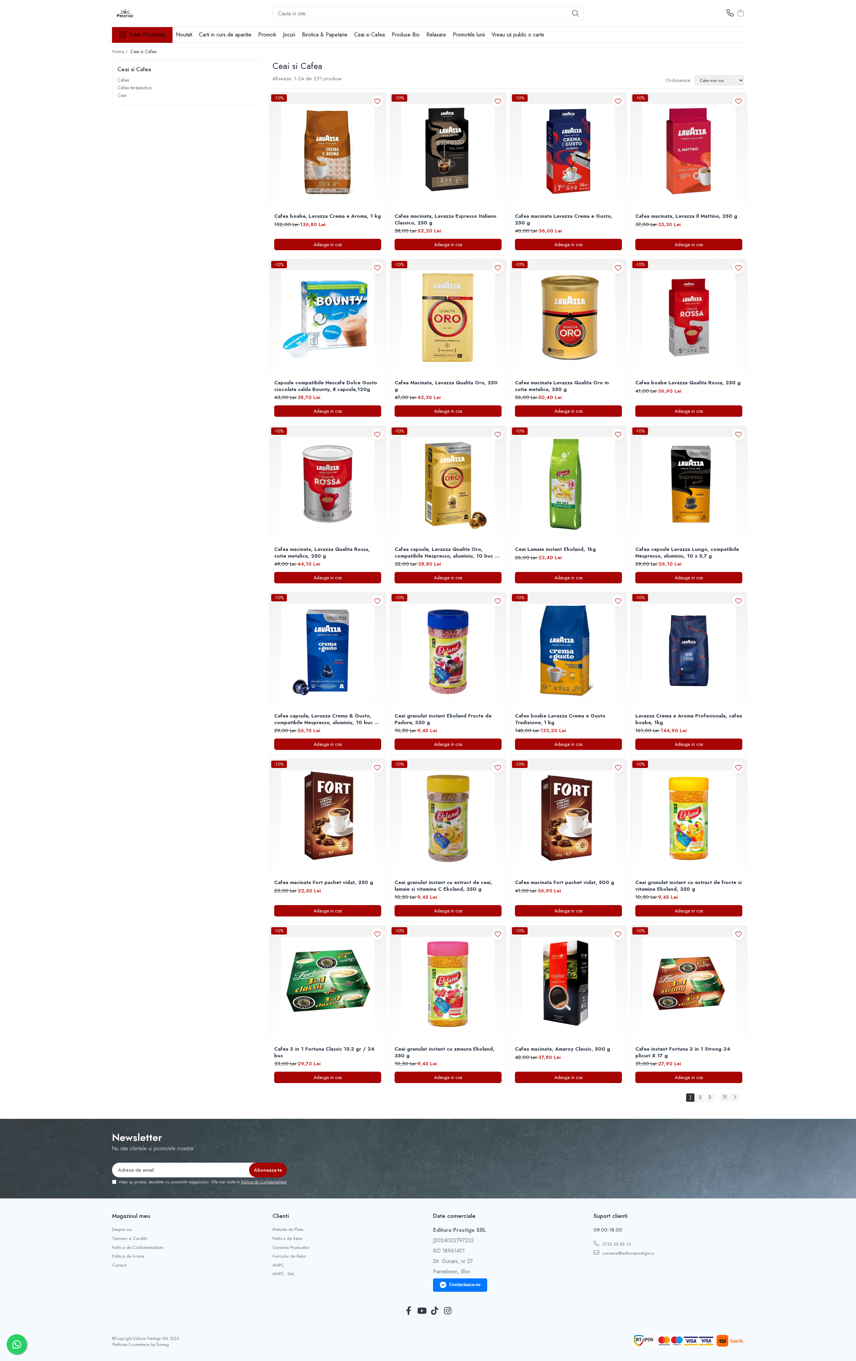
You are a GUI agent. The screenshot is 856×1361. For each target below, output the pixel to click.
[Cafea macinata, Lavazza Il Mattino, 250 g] (689, 151)
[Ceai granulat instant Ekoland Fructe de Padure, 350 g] (448, 650)
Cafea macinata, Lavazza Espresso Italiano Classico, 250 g (446, 219)
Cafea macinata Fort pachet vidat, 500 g (564, 882)
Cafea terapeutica (134, 87)
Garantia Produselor (291, 1248)
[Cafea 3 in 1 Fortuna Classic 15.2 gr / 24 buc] (328, 984)
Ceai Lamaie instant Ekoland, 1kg (555, 549)
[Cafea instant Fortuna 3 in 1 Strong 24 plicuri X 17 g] (689, 984)
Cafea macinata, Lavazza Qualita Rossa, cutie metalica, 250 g (322, 552)
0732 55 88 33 (616, 1244)
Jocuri (289, 34)
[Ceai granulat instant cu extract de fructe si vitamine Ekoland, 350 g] (689, 817)
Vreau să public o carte (518, 34)
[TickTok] (434, 1311)
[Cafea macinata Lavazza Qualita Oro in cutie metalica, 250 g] (568, 317)
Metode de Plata (288, 1230)
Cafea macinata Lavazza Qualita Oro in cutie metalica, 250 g (562, 386)
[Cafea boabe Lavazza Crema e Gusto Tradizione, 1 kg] (568, 650)
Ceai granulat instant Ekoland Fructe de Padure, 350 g (443, 719)
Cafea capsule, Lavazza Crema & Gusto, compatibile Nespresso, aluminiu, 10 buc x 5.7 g (325, 719)
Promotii (267, 34)
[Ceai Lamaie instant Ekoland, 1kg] (568, 484)
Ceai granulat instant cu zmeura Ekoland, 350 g (445, 1052)
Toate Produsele (147, 34)
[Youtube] (421, 1311)
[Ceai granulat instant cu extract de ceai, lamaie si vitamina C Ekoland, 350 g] (448, 817)
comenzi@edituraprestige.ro (627, 1253)
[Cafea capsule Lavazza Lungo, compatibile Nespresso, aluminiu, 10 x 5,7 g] (689, 484)
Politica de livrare (128, 1256)
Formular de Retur (289, 1256)
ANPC (278, 1265)
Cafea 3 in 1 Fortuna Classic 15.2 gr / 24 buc (324, 1052)
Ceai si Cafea (369, 34)
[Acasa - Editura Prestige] (145, 13)
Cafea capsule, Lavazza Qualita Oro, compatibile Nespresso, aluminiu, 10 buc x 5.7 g (446, 552)
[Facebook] (408, 1311)
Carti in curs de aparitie (225, 34)
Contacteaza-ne (464, 1284)
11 (725, 1097)
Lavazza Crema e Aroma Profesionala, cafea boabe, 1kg (688, 719)
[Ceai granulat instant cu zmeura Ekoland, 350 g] (448, 984)
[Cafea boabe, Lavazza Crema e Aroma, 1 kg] (328, 151)
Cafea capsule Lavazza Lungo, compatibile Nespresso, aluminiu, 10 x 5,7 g (687, 552)
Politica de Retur (288, 1239)
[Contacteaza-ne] (730, 13)
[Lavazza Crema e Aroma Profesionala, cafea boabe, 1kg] (689, 650)
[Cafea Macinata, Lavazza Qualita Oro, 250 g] (448, 317)
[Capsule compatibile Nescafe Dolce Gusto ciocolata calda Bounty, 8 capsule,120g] (328, 317)
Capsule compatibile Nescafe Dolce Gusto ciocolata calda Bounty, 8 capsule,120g (325, 386)
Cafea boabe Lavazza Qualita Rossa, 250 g (688, 383)
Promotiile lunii (469, 34)
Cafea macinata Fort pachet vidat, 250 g (323, 882)
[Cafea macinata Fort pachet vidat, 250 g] (328, 817)
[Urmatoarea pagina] (734, 1097)
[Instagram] (447, 1311)
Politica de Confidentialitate (264, 1182)
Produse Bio (406, 34)
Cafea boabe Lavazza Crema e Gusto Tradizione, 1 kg (560, 719)
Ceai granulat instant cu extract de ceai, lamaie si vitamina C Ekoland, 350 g (443, 885)
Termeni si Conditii (129, 1239)
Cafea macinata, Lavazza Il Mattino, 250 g (686, 216)
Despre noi (122, 1230)
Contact (119, 1265)
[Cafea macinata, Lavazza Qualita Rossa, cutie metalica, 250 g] (328, 484)
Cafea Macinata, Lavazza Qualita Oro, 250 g (446, 386)
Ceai (121, 95)
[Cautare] (575, 13)
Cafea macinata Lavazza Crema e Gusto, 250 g (563, 219)
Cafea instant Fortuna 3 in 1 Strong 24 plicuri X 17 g (682, 1052)
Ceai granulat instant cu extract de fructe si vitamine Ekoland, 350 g (688, 885)
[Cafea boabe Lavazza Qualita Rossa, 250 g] (689, 317)
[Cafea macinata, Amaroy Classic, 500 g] (568, 984)
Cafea (123, 80)
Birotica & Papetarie (324, 34)
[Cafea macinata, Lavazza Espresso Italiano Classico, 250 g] (448, 151)
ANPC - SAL (284, 1274)
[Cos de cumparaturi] (740, 13)
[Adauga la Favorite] (377, 101)
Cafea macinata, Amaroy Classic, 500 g (562, 1049)
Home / (120, 51)
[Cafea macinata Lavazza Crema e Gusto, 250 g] (568, 151)
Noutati (184, 34)
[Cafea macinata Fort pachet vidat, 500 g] (568, 817)
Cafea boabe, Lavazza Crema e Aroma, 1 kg (327, 216)
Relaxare (436, 34)
